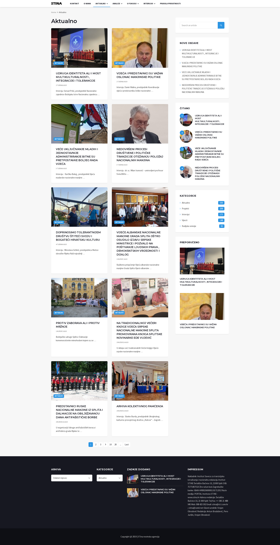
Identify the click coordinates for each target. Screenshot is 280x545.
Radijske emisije (189, 226)
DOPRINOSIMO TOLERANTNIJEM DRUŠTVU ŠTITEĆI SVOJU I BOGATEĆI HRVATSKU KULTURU (78, 236)
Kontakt (74, 3)
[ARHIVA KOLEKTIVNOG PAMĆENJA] (140, 381)
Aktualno (101, 3)
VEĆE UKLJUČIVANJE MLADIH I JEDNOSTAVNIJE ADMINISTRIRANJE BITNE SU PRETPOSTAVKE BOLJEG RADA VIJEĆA (77, 157)
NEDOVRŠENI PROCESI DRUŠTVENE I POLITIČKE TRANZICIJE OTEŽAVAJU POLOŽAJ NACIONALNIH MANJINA (203, 88)
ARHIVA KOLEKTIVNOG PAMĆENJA (140, 406)
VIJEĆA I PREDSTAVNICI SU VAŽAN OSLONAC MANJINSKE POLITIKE (208, 135)
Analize (116, 3)
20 (115, 444)
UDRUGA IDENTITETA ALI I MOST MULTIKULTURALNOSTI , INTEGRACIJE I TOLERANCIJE (78, 77)
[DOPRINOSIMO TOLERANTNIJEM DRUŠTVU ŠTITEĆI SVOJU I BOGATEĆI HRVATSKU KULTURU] (79, 207)
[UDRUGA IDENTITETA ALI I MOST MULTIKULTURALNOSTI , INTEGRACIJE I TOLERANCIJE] (79, 48)
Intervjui (148, 3)
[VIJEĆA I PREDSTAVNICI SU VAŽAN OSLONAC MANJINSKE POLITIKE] (140, 48)
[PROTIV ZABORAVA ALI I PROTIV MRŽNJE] (79, 297)
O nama (87, 3)
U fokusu (131, 3)
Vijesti (184, 220)
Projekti (185, 208)
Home (53, 12)
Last (127, 444)
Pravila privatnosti (170, 3)
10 (111, 444)
